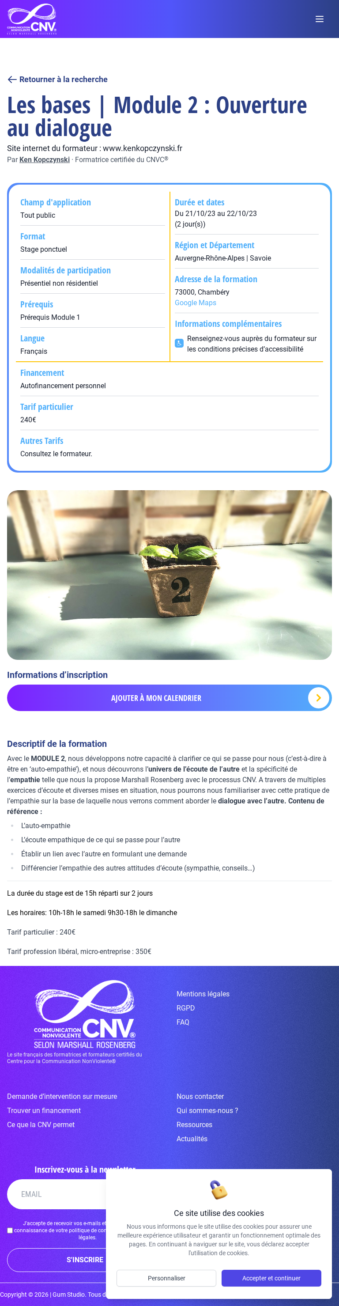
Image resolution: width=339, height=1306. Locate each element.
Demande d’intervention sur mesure (62, 1096)
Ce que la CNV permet (41, 1125)
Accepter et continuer (271, 1278)
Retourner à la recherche (63, 79)
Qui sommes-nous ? (207, 1110)
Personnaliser (166, 1278)
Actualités (192, 1139)
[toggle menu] (319, 19)
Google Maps (195, 303)
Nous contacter (200, 1096)
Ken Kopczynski (44, 159)
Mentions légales (203, 994)
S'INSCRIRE (85, 1260)
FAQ (183, 1022)
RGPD (186, 1008)
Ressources (194, 1125)
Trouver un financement (44, 1110)
